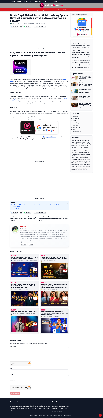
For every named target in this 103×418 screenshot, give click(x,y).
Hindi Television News (32, 260)
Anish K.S (23, 228)
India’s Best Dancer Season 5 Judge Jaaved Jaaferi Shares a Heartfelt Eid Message (24, 312)
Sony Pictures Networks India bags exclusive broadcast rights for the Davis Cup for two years (37, 205)
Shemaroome (76, 127)
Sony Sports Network (43, 23)
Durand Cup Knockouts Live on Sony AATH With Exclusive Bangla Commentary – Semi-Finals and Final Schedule (85, 91)
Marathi (57, 10)
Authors (47, 1)
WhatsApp (28, 26)
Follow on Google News (40, 26)
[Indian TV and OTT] (51, 5)
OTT (17, 10)
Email (12, 374)
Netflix (74, 120)
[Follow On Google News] (81, 26)
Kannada (50, 10)
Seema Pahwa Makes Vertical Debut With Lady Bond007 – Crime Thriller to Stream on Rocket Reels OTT (85, 98)
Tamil (26, 10)
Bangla (37, 10)
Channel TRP (54, 1)
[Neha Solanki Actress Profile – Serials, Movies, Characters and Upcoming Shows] (74, 78)
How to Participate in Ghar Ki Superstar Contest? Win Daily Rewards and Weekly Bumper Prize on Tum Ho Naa (23, 286)
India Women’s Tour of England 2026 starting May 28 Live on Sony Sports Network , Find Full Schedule (54, 313)
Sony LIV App (76, 123)
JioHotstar (75, 116)
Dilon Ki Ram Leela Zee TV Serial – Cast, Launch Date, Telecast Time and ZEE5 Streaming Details (85, 84)
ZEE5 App (75, 125)
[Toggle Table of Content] (65, 202)
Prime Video (76, 118)
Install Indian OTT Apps (32, 1)
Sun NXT (75, 129)
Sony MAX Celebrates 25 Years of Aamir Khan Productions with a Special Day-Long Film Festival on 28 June (54, 258)
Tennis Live (16, 208)
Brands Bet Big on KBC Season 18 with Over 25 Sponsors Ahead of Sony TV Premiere (24, 257)
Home (12, 10)
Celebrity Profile (21, 1)
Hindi (21, 10)
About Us (13, 1)
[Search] (91, 5)
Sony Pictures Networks (29, 23)
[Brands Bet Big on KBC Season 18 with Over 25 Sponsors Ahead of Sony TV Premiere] (24, 269)
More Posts (23, 244)
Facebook (15, 26)
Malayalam (43, 10)
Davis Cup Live (16, 206)
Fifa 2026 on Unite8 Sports (68, 10)
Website (31, 244)
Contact (41, 1)
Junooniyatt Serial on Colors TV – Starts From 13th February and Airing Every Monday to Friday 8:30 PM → (54, 218)
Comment (13, 346)
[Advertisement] (39, 38)
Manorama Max (77, 132)
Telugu (31, 10)
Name (12, 368)
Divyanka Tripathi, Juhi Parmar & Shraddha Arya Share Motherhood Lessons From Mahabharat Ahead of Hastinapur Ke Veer (54, 286)
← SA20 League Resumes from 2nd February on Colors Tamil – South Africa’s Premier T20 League (24, 218)
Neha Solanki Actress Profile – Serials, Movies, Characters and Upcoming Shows (85, 77)
